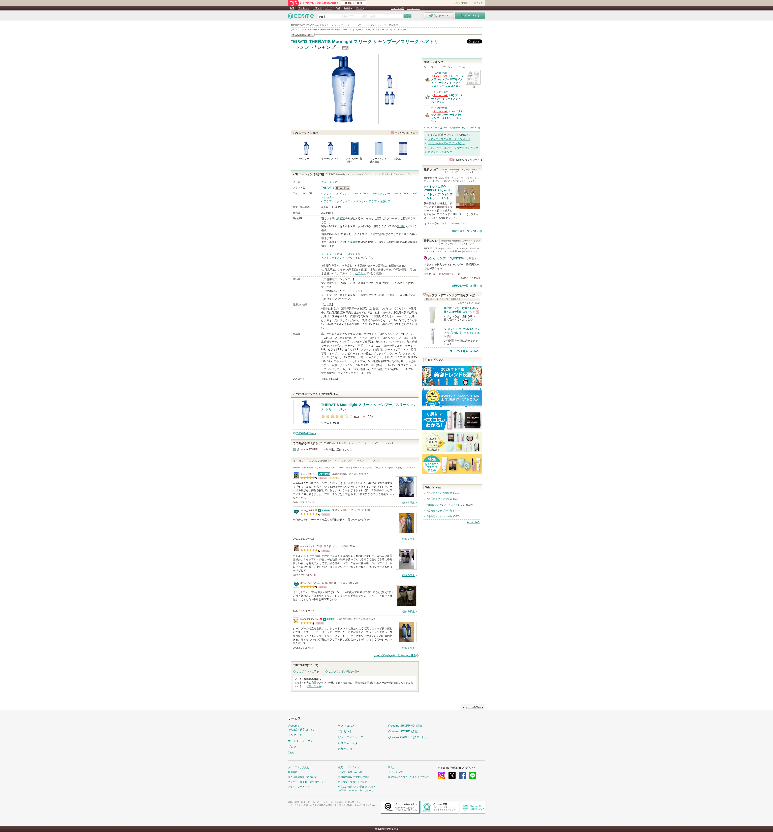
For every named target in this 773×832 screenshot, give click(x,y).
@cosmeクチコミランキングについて (408, 777)
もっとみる (473, 522)
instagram (441, 775)
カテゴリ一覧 (397, 8)
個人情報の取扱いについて (302, 777)
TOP (292, 8)
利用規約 (293, 772)
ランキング (303, 8)
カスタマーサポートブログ (352, 781)
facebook (462, 775)
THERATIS (299, 41)
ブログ (328, 8)
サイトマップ (395, 772)
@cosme (302, 727)
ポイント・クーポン (300, 740)
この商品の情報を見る (303, 35)
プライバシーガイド (299, 786)
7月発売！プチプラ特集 (439, 499)
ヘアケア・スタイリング (335, 193)
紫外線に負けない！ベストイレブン (446, 504)
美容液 (341, 218)
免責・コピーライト (349, 767)
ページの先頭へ (474, 707)
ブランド (317, 8)
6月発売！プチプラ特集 (439, 510)
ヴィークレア (329, 182)
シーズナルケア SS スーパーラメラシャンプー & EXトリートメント (447, 116)
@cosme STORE (404, 731)
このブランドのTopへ (308, 671)
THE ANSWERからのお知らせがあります (440, 76)
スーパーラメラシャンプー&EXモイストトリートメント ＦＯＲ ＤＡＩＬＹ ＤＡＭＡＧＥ (447, 80)
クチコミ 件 (331, 422)
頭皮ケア (385, 201)
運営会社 (393, 767)
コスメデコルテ (439, 92)
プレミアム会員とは (299, 767)
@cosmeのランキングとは (467, 159)
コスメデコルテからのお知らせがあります (440, 95)
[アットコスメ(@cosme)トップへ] (301, 17)
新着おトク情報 (353, 3)
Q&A (338, 8)
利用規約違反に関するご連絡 (353, 777)
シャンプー (327, 253)
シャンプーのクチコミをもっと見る (395, 655)
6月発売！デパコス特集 (439, 516)
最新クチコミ (346, 748)
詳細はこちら (314, 686)
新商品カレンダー (349, 743)
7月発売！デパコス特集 (439, 493)
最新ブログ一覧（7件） (465, 230)
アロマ (349, 253)
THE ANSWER (439, 72)
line (472, 775)
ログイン (478, 3)
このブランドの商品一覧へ (344, 671)
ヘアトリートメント (333, 257)
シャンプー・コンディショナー (371, 193)
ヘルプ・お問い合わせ (350, 772)
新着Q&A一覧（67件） (465, 285)
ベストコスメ (413, 8)
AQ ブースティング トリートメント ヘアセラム (447, 98)
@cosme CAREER (408, 737)
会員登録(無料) (461, 3)
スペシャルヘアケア (365, 201)
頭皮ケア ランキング (440, 152)
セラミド (360, 273)
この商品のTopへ (306, 433)
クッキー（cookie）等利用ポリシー (307, 781)
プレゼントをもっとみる (464, 351)
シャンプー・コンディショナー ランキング (453, 147)
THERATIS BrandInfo (343, 188)
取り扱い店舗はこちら (339, 449)
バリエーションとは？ (406, 132)
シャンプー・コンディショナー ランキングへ (450, 127)
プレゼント (345, 731)
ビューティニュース (350, 737)
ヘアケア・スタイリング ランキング (449, 139)
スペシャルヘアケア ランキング (446, 143)
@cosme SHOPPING (406, 725)
